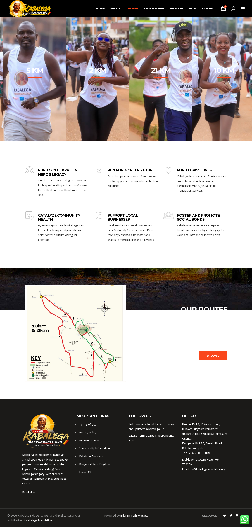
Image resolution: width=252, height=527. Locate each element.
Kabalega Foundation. (39, 520)
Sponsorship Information (94, 448)
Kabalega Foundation (92, 456)
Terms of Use (87, 424)
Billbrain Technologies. (134, 515)
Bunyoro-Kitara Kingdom (94, 464)
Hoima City (86, 472)
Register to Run (89, 440)
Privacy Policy (87, 432)
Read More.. (29, 492)
